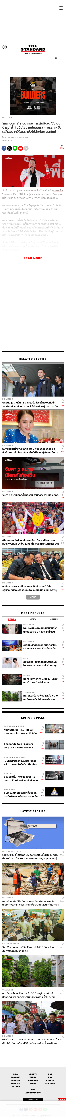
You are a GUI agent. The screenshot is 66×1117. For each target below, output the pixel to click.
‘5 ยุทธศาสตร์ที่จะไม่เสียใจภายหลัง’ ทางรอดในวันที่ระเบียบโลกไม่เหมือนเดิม (20, 762)
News (16, 1074)
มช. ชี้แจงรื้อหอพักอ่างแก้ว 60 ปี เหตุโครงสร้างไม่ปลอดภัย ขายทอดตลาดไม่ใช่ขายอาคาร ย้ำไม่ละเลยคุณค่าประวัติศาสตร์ (40, 697)
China (26, 675)
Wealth (33, 1074)
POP (25, 658)
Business (28, 624)
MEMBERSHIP (33, 1099)
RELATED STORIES (33, 359)
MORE (33, 597)
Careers (33, 1080)
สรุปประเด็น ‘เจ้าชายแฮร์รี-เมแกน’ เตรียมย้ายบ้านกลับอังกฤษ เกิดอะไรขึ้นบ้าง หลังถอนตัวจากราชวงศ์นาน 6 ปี (21, 778)
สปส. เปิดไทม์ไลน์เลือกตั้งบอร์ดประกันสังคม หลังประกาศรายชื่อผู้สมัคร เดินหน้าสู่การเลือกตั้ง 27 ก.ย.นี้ (21, 794)
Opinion (16, 1080)
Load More (33, 1050)
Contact (50, 1083)
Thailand (29, 692)
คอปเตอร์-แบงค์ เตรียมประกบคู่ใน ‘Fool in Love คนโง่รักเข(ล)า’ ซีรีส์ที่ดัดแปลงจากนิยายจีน (40, 663)
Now (50, 1077)
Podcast (16, 1077)
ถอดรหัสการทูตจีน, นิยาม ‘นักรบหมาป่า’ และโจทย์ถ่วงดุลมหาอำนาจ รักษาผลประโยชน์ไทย (40, 680)
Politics (7, 117)
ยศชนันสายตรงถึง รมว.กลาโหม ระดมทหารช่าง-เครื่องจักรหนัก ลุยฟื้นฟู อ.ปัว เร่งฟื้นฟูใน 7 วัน (40, 646)
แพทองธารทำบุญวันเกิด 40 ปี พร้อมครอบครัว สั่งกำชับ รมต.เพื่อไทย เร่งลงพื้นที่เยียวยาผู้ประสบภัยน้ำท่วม (30, 450)
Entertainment (11, 943)
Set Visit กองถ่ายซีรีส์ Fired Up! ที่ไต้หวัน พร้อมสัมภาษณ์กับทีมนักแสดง (28, 948)
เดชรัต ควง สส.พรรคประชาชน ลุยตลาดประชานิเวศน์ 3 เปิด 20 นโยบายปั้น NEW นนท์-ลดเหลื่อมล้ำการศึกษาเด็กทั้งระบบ (30, 1041)
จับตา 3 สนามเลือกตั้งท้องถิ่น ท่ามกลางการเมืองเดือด (30, 495)
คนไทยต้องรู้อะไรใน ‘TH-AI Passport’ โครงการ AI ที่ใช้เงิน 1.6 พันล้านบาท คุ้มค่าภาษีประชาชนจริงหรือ (20, 731)
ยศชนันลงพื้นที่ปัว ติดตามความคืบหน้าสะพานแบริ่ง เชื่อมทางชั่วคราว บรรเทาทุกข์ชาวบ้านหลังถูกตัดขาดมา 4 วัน (30, 902)
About (32, 1083)
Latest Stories (33, 811)
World (8, 757)
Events (50, 1080)
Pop (50, 1074)
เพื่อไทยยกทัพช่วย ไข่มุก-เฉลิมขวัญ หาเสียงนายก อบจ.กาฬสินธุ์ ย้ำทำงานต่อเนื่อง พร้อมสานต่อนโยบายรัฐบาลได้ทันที (30, 541)
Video (32, 1077)
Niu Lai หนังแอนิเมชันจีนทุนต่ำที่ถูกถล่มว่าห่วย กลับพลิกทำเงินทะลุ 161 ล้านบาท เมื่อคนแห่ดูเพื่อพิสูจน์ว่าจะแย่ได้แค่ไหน (40, 629)
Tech (21, 726)
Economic (10, 726)
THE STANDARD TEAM (17, 137)
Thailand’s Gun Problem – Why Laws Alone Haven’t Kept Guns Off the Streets (19, 745)
